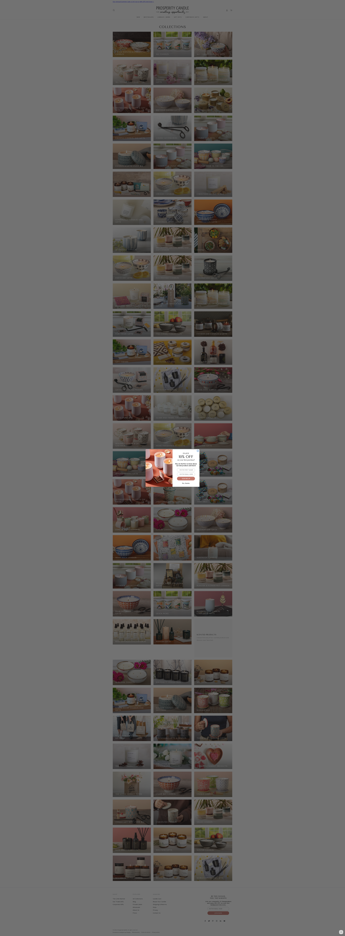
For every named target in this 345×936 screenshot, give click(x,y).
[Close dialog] (198, 451)
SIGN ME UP (186, 479)
